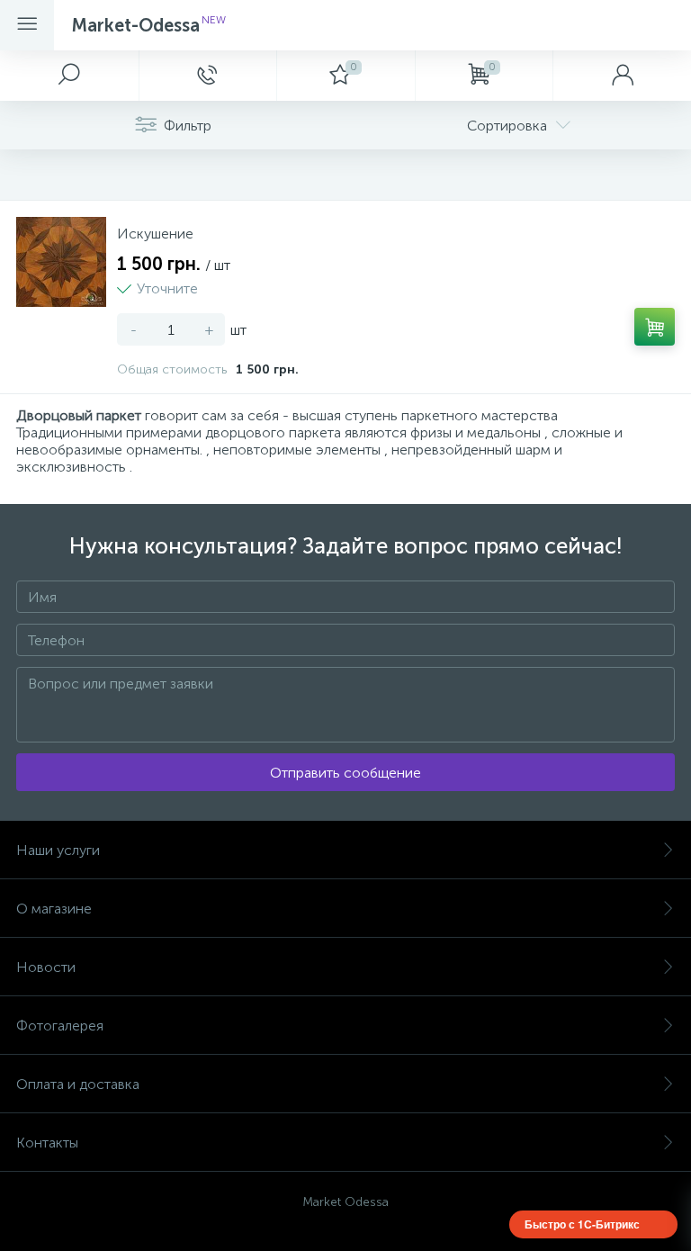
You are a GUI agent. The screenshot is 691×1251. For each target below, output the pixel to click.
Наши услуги (58, 850)
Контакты (47, 1142)
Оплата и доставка (77, 1084)
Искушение (155, 233)
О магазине (54, 908)
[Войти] (621, 75)
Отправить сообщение (345, 772)
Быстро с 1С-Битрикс (582, 1224)
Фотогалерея (59, 1025)
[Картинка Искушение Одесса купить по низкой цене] (61, 262)
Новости (46, 967)
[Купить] (654, 327)
